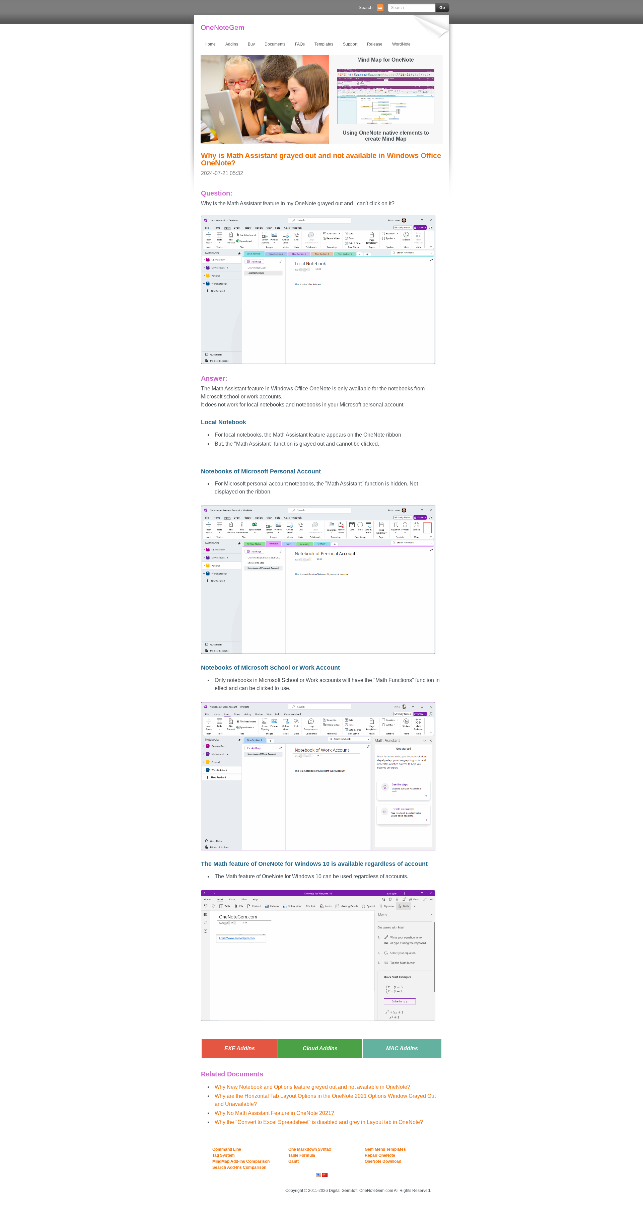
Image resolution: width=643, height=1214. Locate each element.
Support (350, 44)
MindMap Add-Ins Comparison (241, 1161)
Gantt (293, 1161)
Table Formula (301, 1155)
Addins (231, 44)
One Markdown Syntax (309, 1149)
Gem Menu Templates (385, 1149)
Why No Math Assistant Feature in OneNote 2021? (274, 1113)
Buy (251, 44)
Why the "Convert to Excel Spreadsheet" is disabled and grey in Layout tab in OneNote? (319, 1122)
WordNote (401, 44)
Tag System (223, 1155)
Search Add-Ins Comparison (239, 1167)
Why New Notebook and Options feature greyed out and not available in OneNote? (312, 1087)
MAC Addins (402, 1048)
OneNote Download (383, 1161)
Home (210, 44)
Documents (275, 44)
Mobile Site (422, 1181)
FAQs (300, 44)
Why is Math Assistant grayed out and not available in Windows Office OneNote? (321, 159)
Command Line (226, 1149)
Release (374, 44)
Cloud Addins (320, 1048)
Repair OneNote (380, 1155)
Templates (323, 44)
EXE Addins (239, 1048)
